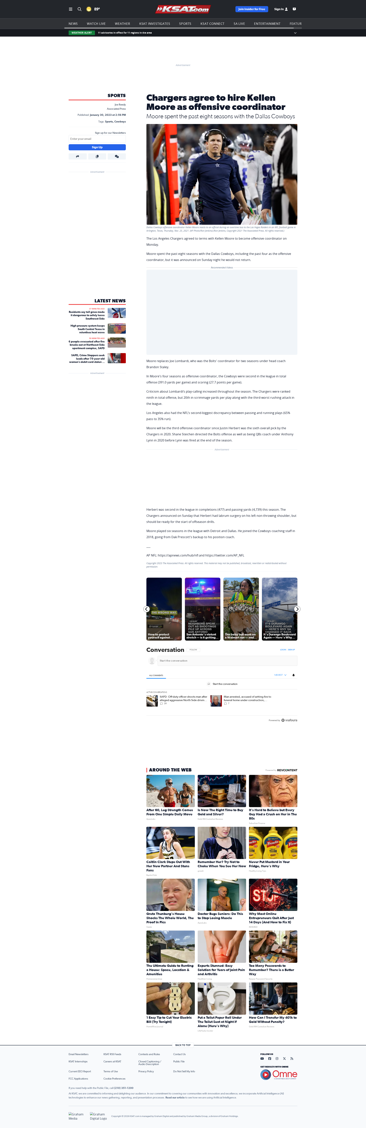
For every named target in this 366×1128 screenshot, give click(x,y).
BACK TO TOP (183, 1045)
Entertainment (267, 24)
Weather (122, 24)
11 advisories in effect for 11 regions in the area (125, 32)
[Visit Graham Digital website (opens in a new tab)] (99, 1116)
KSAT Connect (213, 24)
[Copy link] (97, 156)
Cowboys (120, 121)
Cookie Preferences (114, 1078)
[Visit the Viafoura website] (289, 720)
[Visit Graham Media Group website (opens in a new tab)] (78, 1116)
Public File (179, 1061)
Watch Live (96, 24)
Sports (185, 24)
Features (297, 24)
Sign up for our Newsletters (110, 133)
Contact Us (179, 1054)
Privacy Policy (146, 1071)
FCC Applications (78, 1078)
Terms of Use (111, 1071)
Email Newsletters (78, 1054)
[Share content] (78, 156)
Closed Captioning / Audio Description (149, 1063)
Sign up (291, 650)
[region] (221, 685)
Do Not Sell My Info (184, 1071)
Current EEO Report (80, 1071)
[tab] (156, 675)
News (73, 24)
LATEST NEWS (110, 301)
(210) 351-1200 (123, 1088)
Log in (283, 650)
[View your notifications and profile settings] (293, 675)
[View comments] (117, 156)
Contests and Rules (149, 1054)
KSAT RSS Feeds (112, 1054)
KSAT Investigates (154, 24)
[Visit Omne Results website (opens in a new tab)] (278, 1074)
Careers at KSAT (112, 1061)
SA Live (239, 24)
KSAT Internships (78, 1061)
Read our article (175, 1097)
